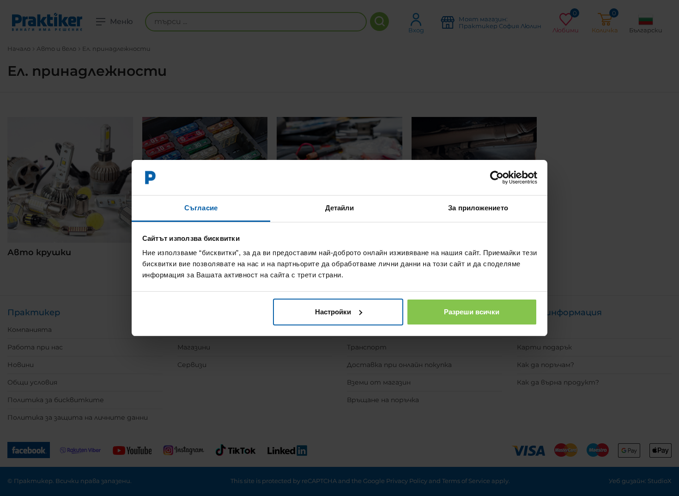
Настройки (333, 312)
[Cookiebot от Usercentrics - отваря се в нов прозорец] (496, 177)
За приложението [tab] (478, 208)
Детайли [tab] (339, 208)
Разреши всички (471, 312)
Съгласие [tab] (201, 208)
